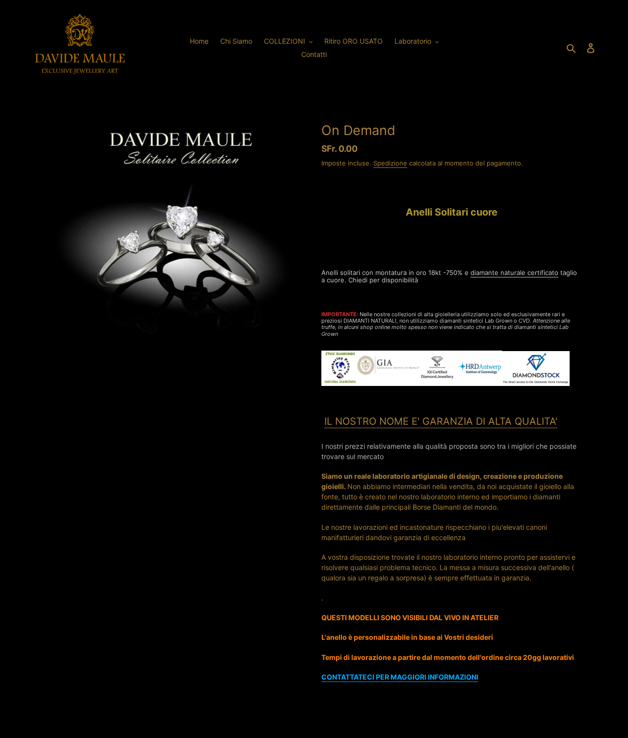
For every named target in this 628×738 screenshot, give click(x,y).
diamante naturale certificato (514, 272)
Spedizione (390, 163)
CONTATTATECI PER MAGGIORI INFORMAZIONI (399, 677)
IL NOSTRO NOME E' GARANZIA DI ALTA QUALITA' (440, 421)
